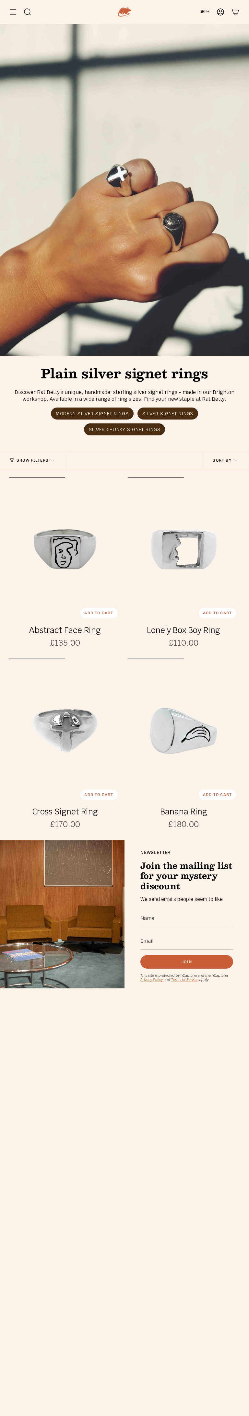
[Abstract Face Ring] (65, 549)
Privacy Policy (151, 979)
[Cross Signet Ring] (65, 731)
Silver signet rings (168, 413)
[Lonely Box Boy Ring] (184, 549)
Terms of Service (184, 979)
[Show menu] (12, 12)
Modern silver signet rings (92, 413)
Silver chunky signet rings (124, 429)
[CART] (235, 12)
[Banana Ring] (184, 731)
